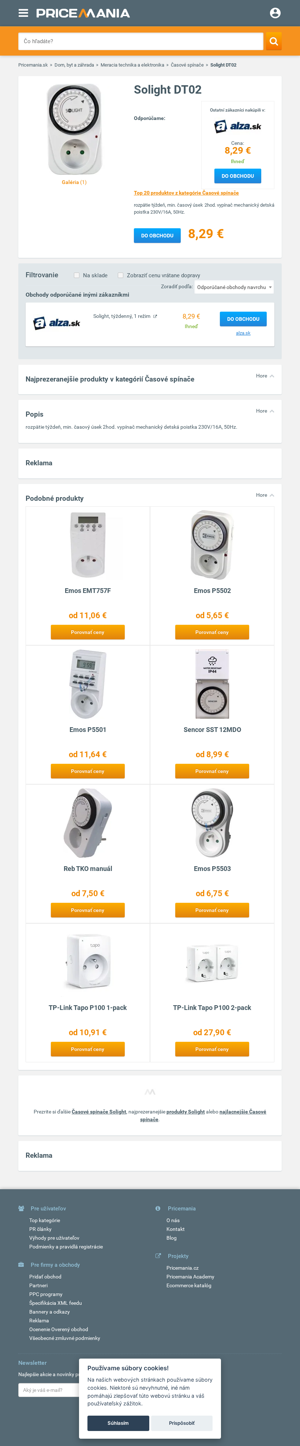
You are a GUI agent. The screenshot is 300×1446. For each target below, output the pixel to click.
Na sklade (95, 275)
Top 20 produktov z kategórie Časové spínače (186, 193)
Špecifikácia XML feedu (55, 1303)
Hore (261, 376)
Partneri (38, 1285)
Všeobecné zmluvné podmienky (64, 1338)
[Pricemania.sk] (83, 13)
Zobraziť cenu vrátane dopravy (163, 275)
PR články (40, 1229)
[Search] (274, 41)
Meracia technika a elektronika (132, 65)
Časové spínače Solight (99, 1112)
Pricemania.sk (33, 65)
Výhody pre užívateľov (54, 1238)
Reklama (39, 1320)
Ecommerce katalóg (188, 1285)
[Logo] (238, 126)
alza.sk (243, 333)
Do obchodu (238, 176)
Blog (171, 1238)
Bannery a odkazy (49, 1312)
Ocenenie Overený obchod (58, 1329)
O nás (173, 1220)
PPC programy (46, 1294)
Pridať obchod (45, 1277)
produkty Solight (185, 1112)
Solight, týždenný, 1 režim (122, 316)
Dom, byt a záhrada (74, 65)
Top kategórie (44, 1220)
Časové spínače (187, 65)
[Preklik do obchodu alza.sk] (56, 323)
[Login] (275, 14)
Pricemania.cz (182, 1268)
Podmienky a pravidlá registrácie (66, 1247)
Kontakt (175, 1229)
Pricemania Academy (190, 1277)
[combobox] (234, 286)
